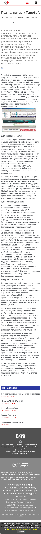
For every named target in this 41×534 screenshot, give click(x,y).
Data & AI (11, 505)
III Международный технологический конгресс (20, 393)
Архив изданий (19, 449)
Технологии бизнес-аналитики (20, 502)
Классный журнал (26, 493)
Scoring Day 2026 (8, 415)
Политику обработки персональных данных (22, 529)
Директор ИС (12, 490)
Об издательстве (8, 445)
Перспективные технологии (22, 23)
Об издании (20, 445)
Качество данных (25, 505)
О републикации (27, 447)
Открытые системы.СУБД (21, 487)
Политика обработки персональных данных (19, 451)
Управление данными (26, 499)
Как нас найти (6, 447)
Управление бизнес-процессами (20, 510)
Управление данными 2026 (12, 422)
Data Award (9, 499)
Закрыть (21, 531)
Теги (36, 447)
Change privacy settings (19, 453)
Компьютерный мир (21, 484)
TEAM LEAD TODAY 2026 (12, 401)
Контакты (16, 447)
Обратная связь (31, 445)
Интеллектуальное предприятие (20, 507)
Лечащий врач (30, 490)
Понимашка (21, 496)
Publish (10, 493)
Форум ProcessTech (9, 408)
